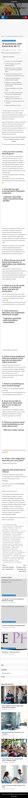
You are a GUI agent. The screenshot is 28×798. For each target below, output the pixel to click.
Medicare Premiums (6, 550)
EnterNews (22, 794)
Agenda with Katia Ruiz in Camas (13, 105)
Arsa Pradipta (6, 50)
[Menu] (6, 17)
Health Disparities (6, 537)
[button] (6, 17)
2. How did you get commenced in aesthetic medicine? (13, 64)
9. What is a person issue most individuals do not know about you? (13, 97)
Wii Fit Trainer (21, 558)
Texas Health (22, 555)
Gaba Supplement (6, 532)
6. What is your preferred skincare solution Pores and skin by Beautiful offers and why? (13, 84)
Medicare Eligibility (6, 547)
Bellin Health (11, 527)
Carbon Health (18, 527)
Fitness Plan (22, 531)
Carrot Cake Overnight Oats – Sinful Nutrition (8, 567)
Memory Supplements (17, 550)
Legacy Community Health (8, 542)
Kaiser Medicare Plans (16, 540)
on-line (7, 483)
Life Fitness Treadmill (7, 544)
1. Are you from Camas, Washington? (14, 61)
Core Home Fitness (13, 529)
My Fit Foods (5, 552)
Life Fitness (17, 542)
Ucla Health (4, 558)
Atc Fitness (4, 527)
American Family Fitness (7, 526)
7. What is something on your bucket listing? (13, 89)
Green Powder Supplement (17, 532)
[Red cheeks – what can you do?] (14, 641)
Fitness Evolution (6, 531)
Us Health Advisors (12, 558)
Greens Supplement (6, 534)
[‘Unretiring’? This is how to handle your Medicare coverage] (14, 588)
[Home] (3, 17)
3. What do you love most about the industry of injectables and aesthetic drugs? (13, 69)
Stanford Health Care (7, 555)
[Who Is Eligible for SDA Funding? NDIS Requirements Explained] (14, 695)
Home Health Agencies (15, 539)
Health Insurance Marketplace (17, 537)
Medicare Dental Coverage (9, 40)
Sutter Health (15, 555)
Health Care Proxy (17, 536)
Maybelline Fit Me (6, 545)
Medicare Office (5, 549)
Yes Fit (16, 560)
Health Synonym (6, 539)
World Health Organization (8, 560)
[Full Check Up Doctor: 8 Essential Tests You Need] (14, 721)
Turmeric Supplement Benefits (17, 557)
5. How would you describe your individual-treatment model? (12, 79)
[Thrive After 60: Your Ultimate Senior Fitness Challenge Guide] (14, 748)
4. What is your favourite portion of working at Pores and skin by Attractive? (14, 74)
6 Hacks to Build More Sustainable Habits (13, 625)
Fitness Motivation (15, 531)
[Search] (23, 17)
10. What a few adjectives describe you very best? (15, 102)
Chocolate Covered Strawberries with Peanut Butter (21, 568)
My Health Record (22, 552)
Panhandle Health (18, 554)
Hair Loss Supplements (17, 534)
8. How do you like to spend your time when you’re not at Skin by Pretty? (14, 93)
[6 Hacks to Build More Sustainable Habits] (14, 614)
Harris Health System (7, 536)
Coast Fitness (5, 529)
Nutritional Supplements (7, 554)
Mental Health (6, 702)
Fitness (4, 728)
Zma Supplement (18, 562)
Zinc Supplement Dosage (7, 562)
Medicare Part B (13, 549)
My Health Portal (13, 552)
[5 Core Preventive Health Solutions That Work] (14, 774)
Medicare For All (15, 547)
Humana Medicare (6, 540)
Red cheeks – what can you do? (11, 652)
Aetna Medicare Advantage (11, 524)
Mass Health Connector (18, 544)
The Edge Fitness (6, 557)
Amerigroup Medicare (19, 526)
